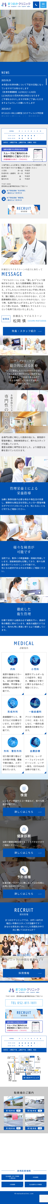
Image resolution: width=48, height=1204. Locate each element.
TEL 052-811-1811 (24, 1003)
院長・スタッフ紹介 (24, 331)
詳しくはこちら (24, 811)
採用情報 (24, 973)
